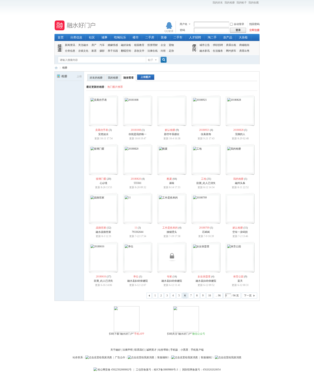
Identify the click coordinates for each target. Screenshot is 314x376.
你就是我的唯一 (138, 134)
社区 (92, 37)
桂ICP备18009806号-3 (166, 369)
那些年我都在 (171, 134)
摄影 (102, 50)
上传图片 (146, 77)
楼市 (136, 37)
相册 (64, 67)
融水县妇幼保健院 (137, 280)
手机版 (174, 349)
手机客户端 (197, 349)
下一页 (248, 295)
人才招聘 (195, 37)
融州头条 (240, 183)
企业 (163, 45)
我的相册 (229, 2)
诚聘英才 (151, 349)
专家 (169, 276)
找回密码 (254, 24)
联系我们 (139, 349)
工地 (203, 178)
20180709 (204, 227)
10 (209, 295)
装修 (164, 37)
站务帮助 (163, 349)
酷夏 (169, 178)
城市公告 (205, 45)
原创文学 (139, 50)
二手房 (149, 37)
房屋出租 (231, 45)
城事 (104, 37)
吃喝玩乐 (120, 37)
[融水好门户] (75, 30)
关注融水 (83, 45)
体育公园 (238, 276)
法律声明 (127, 349)
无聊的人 (240, 134)
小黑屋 (184, 349)
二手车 (177, 37)
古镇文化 (83, 50)
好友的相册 (96, 77)
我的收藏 (253, 2)
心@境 (103, 183)
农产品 (227, 37)
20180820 (136, 178)
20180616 (101, 276)
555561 (137, 183)
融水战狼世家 (103, 231)
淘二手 (212, 37)
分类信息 (76, 37)
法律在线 (152, 50)
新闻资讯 (70, 45)
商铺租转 (244, 45)
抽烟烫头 (172, 231)
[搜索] (163, 59)
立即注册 (254, 30)
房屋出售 (244, 50)
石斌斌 (206, 231)
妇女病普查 (204, 276)
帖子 (150, 59)
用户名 (183, 24)
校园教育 (139, 45)
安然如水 (103, 134)
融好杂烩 (126, 45)
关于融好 (115, 349)
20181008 (136, 129)
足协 (171, 50)
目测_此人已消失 (206, 183)
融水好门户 (56, 68)
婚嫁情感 (113, 45)
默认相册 (170, 129)
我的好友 (218, 2)
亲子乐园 (113, 50)
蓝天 (240, 280)
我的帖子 (241, 2)
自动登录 (239, 24)
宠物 (171, 45)
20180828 (238, 129)
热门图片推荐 (115, 86)
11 (136, 227)
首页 (61, 37)
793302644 (137, 231)
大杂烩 (243, 37)
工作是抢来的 (170, 227)
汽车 (102, 45)
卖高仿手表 (101, 129)
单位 (135, 276)
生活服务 (218, 50)
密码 (182, 30)
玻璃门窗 (101, 178)
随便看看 (128, 77)
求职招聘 (218, 45)
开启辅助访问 (211, 3)
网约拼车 (231, 50)
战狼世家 (101, 227)
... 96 (218, 295)
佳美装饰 (206, 134)
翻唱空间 (126, 50)
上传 (79, 76)
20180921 (204, 129)
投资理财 (152, 45)
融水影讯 (205, 50)
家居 (94, 50)
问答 (163, 50)
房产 (94, 45)
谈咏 (171, 183)
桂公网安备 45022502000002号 (114, 369)
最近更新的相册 (95, 86)
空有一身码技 (240, 231)
